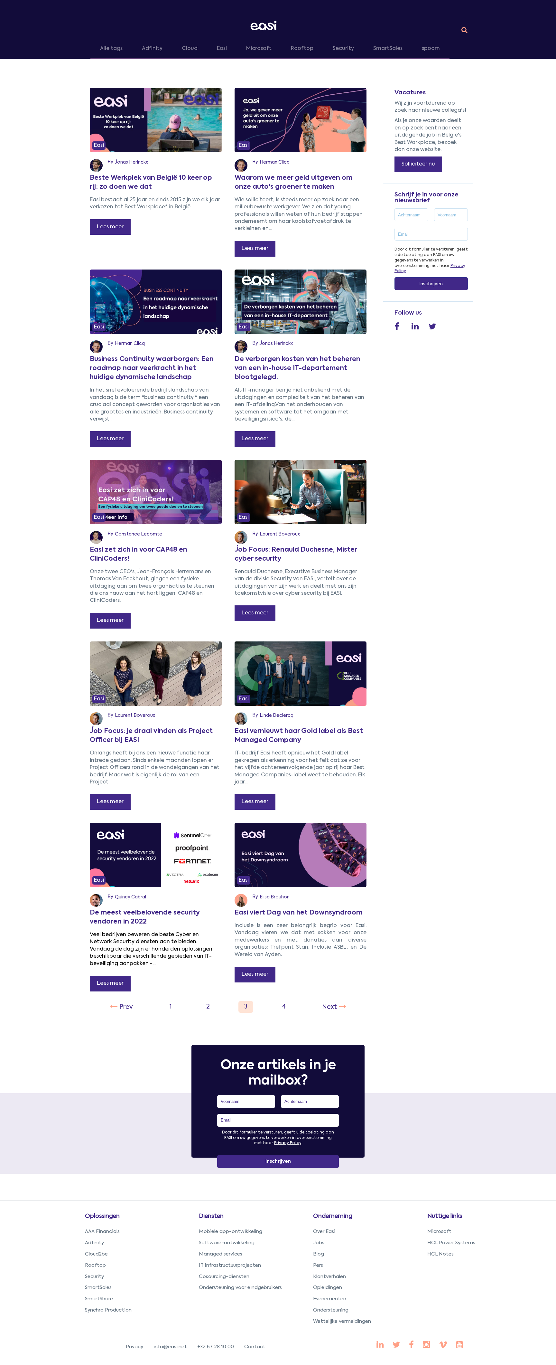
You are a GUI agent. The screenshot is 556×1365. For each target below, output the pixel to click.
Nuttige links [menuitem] (444, 1216)
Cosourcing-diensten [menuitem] (224, 1276)
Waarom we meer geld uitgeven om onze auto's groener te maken (293, 182)
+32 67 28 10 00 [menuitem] (215, 1346)
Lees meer (110, 227)
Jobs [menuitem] (318, 1242)
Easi (222, 48)
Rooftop (302, 48)
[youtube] (426, 1345)
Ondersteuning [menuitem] (330, 1310)
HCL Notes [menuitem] (440, 1254)
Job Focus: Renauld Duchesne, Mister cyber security (296, 554)
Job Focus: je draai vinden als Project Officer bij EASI (151, 736)
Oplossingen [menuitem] (102, 1216)
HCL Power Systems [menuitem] (451, 1242)
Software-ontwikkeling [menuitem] (227, 1242)
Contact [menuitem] (254, 1346)
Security (343, 48)
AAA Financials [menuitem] (102, 1231)
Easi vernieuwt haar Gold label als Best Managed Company (299, 736)
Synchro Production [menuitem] (108, 1310)
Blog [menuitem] (318, 1254)
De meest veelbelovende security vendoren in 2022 (145, 917)
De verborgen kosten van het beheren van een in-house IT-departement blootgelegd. (297, 368)
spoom (431, 48)
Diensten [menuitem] (211, 1216)
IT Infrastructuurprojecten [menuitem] (230, 1265)
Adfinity (152, 48)
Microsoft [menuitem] (439, 1231)
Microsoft (259, 48)
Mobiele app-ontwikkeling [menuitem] (230, 1231)
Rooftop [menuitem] (95, 1265)
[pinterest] (411, 1345)
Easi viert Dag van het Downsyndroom (298, 913)
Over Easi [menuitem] (324, 1231)
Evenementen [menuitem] (329, 1298)
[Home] (264, 25)
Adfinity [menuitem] (94, 1242)
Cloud (190, 48)
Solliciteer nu (418, 164)
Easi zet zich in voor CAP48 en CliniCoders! (138, 554)
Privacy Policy (287, 1143)
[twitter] (396, 1345)
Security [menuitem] (94, 1276)
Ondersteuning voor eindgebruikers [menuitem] (240, 1287)
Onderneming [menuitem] (332, 1216)
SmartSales (388, 48)
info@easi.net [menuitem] (170, 1346)
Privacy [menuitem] (134, 1346)
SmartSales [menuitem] (98, 1287)
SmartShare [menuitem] (99, 1298)
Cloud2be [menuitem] (96, 1254)
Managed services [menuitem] (220, 1254)
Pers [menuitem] (318, 1265)
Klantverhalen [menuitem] (329, 1276)
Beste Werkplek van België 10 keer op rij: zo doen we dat (151, 182)
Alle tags (111, 48)
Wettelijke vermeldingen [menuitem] (342, 1321)
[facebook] (380, 1345)
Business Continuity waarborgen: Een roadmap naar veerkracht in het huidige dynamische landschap (152, 368)
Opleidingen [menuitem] (327, 1287)
